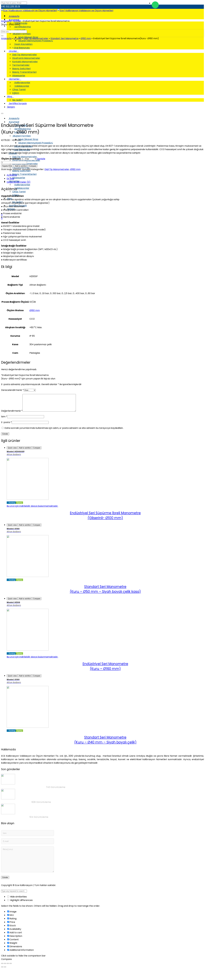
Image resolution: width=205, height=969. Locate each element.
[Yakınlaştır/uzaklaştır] (10, 963)
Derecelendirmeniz (12, 390)
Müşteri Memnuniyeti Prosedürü (35, 142)
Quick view (12, 448)
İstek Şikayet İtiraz (28, 139)
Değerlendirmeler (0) (18, 182)
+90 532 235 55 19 (10, 6)
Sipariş (19, 503)
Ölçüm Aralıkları (11, 158)
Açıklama (12, 175)
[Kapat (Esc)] (2, 963)
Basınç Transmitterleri (24, 174)
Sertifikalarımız (22, 26)
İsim (4, 416)
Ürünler (18, 38)
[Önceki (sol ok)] (2, 966)
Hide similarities (18, 896)
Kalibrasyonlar (22, 184)
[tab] (105, 175)
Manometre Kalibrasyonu (15, 817)
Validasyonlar (21, 188)
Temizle (41, 158)
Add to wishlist (21, 166)
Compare (32, 166)
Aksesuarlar (18, 177)
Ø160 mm (86, 38)
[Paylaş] (5, 963)
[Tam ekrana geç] (8, 963)
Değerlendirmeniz (11, 410)
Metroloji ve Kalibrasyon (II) (16, 802)
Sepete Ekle (7, 166)
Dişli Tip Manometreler (24, 156)
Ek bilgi (10, 178)
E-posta (6, 422)
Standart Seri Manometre (64, 38)
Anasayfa (13, 16)
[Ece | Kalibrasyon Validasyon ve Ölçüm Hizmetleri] (29, 10)
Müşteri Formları (21, 33)
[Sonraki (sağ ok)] (5, 966)
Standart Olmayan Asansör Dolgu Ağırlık (23, 787)
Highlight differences (21, 900)
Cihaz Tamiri (19, 191)
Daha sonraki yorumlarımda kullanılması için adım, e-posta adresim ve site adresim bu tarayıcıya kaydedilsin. (63, 428)
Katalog (11, 503)
